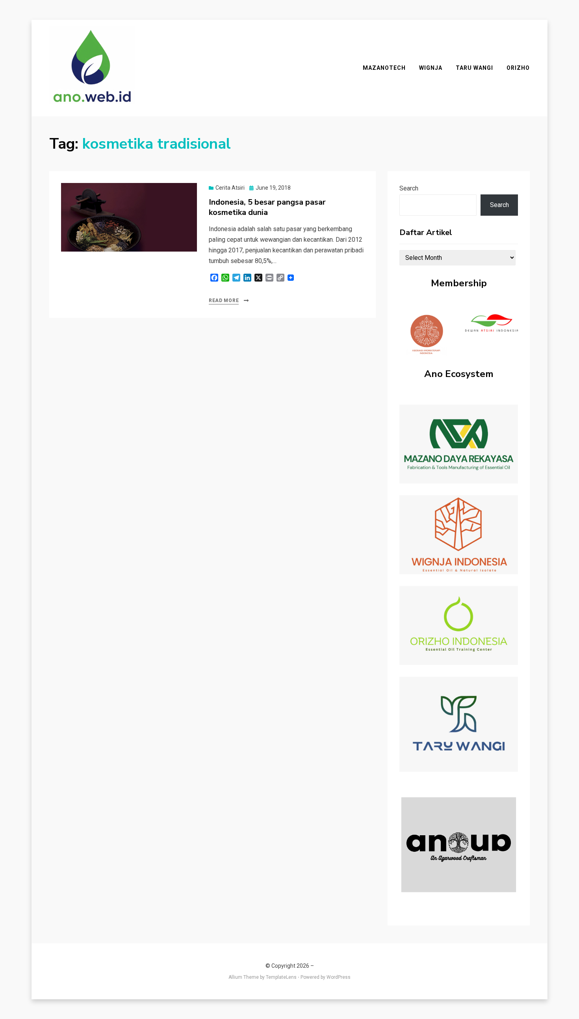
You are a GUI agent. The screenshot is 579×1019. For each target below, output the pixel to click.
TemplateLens (281, 977)
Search (408, 188)
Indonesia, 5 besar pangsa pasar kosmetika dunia (267, 207)
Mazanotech (384, 68)
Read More (224, 300)
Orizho (518, 68)
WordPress (339, 977)
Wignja (430, 68)
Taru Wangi (474, 68)
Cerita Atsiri (230, 188)
